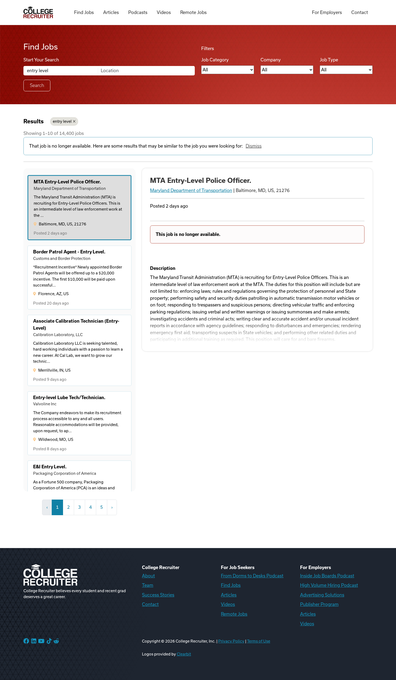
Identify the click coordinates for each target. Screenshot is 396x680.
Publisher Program (319, 604)
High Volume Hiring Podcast (329, 585)
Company (270, 59)
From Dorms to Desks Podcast (252, 575)
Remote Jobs (193, 12)
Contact (359, 12)
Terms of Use (258, 641)
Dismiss (254, 146)
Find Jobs (84, 12)
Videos (164, 12)
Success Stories (158, 594)
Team (147, 585)
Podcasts (137, 12)
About (148, 575)
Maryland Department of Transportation (191, 190)
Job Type (329, 59)
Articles (111, 12)
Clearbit (184, 654)
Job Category (215, 59)
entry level (62, 121)
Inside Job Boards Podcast (327, 575)
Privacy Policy (231, 641)
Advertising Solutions (322, 594)
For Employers (327, 12)
